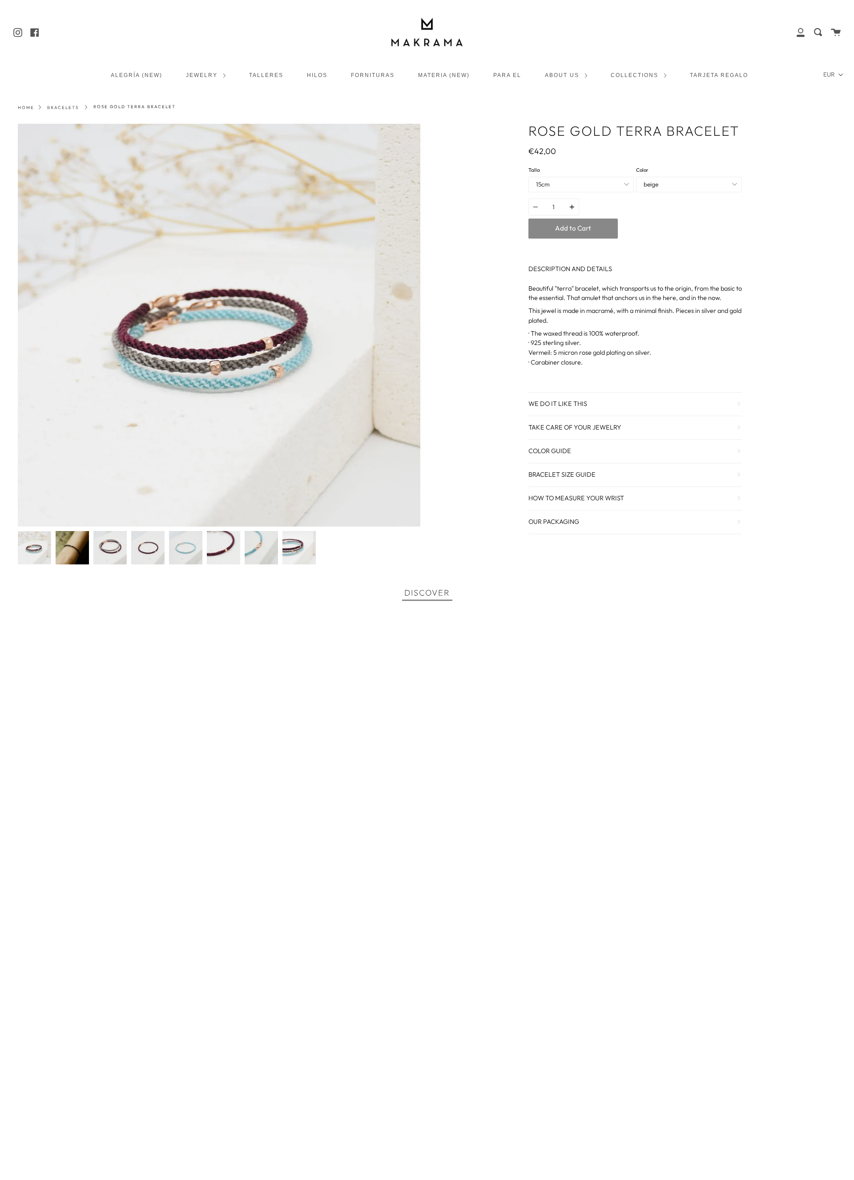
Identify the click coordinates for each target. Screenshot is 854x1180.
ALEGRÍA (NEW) (136, 75)
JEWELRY (203, 75)
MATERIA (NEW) (444, 75)
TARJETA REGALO (719, 75)
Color (642, 170)
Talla (534, 170)
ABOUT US (563, 75)
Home (26, 107)
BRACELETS (63, 107)
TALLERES (266, 75)
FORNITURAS (373, 75)
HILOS (317, 75)
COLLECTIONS (636, 75)
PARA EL (507, 75)
